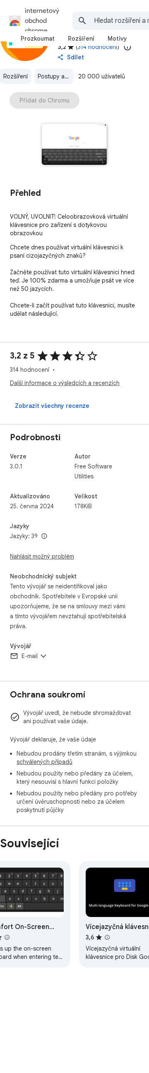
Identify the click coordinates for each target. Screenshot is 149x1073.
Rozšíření (15, 76)
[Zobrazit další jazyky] (44, 536)
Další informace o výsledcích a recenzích (65, 383)
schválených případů (44, 762)
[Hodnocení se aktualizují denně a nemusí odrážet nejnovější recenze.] (127, 47)
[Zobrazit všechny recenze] (52, 406)
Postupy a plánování (55, 76)
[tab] (37, 38)
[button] (74, 145)
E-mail (30, 656)
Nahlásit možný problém (42, 556)
